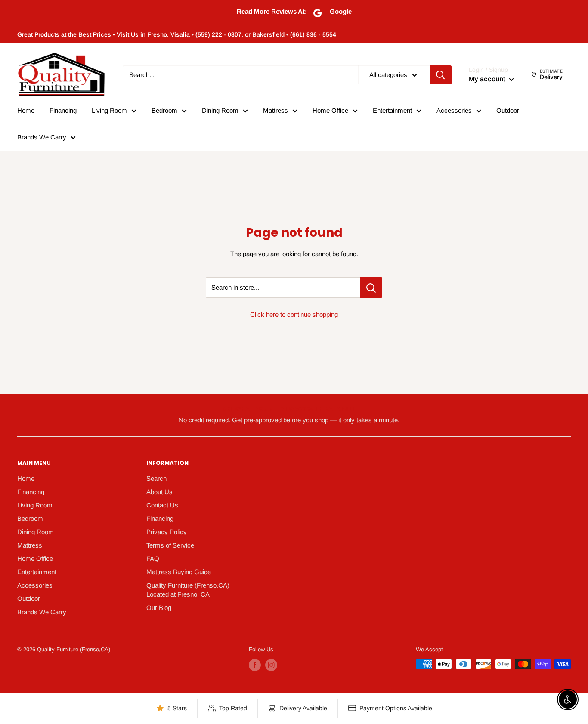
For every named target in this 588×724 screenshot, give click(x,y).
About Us (159, 491)
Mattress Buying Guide (178, 571)
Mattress (275, 110)
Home (25, 110)
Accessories (454, 110)
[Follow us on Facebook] (255, 665)
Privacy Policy (166, 531)
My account (488, 79)
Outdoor (507, 110)
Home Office (330, 110)
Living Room (109, 110)
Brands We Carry (41, 137)
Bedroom (164, 110)
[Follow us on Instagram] (271, 665)
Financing (63, 110)
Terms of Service (170, 545)
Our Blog (158, 607)
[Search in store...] (371, 287)
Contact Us (162, 505)
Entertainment (392, 110)
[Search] (441, 74)
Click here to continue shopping (294, 314)
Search (156, 478)
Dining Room (220, 110)
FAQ (152, 558)
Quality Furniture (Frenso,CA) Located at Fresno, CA (187, 590)
